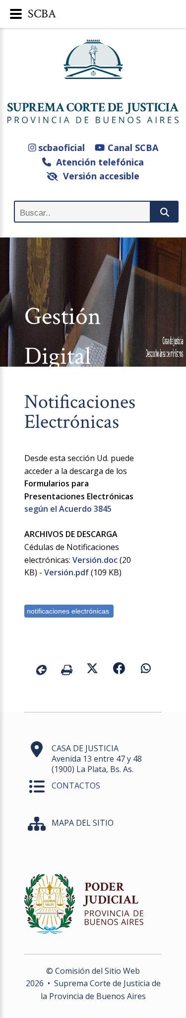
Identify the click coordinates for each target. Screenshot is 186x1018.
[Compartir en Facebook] (119, 670)
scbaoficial (60, 148)
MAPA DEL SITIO (83, 822)
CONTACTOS (76, 785)
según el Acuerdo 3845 (68, 508)
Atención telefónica (97, 162)
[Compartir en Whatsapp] (145, 670)
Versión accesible (98, 176)
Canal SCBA (131, 148)
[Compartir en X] (92, 670)
